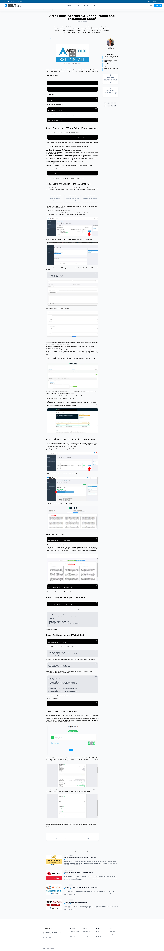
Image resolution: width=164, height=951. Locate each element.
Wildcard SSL (72, 195)
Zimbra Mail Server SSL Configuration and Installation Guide (110, 65)
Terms (111, 936)
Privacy (111, 934)
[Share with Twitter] (108, 103)
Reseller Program (100, 936)
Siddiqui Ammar (110, 48)
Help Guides (49, 9)
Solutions (86, 5)
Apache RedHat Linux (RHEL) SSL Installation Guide (110, 61)
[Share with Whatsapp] (112, 106)
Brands (77, 5)
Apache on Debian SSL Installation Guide (111, 69)
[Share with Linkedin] (112, 103)
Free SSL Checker (55, 715)
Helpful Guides (110, 77)
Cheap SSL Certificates (55, 195)
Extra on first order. (154, 8)
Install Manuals (86, 931)
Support (154, 1)
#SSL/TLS (71, 855)
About (97, 931)
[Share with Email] (115, 106)
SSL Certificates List (91, 188)
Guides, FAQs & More (87, 934)
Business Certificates (90, 195)
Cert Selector (158, 5)
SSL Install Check (73, 936)
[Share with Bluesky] (108, 106)
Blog (149, 1)
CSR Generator (73, 934)
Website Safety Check (74, 931)
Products (69, 5)
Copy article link (50, 38)
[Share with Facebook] (105, 103)
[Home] (43, 9)
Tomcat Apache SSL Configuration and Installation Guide (111, 57)
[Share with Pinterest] (115, 103)
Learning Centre (110, 90)
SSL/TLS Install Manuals (58, 9)
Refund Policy (113, 931)
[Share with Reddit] (105, 106)
